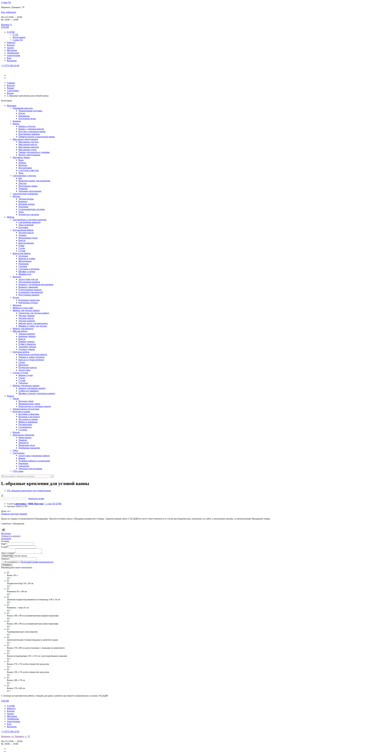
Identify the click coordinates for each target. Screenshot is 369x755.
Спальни (22, 266)
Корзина (6, 24)
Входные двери (26, 401)
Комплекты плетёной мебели (32, 354)
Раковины (23, 463)
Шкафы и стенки (26, 271)
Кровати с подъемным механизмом (35, 284)
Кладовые (23, 227)
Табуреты (23, 383)
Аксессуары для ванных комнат (34, 455)
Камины (17, 121)
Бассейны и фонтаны (28, 414)
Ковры (16, 123)
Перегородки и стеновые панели (34, 406)
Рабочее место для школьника (33, 323)
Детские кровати (26, 321)
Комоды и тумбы (26, 258)
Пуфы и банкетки (27, 344)
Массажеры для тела (28, 142)
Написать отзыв (36, 498)
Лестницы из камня (28, 419)
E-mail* (4, 547)
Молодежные (25, 261)
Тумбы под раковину (28, 391)
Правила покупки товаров (14, 514)
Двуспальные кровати (29, 282)
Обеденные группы (28, 302)
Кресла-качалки (26, 243)
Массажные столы (27, 149)
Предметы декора (21, 157)
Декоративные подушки (30, 110)
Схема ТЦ (6, 2)
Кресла (21, 240)
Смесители (23, 466)
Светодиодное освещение (25, 193)
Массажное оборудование (25, 139)
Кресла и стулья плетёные (31, 359)
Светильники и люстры (24, 175)
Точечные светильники (29, 191)
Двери (16, 398)
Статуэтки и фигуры (28, 170)
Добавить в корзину (11, 536)
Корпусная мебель (22, 253)
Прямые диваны (26, 341)
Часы (20, 173)
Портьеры (23, 206)
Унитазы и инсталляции (30, 468)
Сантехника (19, 453)
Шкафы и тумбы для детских (32, 326)
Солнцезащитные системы (31, 209)
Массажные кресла (27, 144)
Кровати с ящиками (28, 287)
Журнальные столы (27, 238)
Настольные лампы (27, 186)
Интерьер (11, 105)
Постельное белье (27, 118)
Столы (21, 248)
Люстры (22, 183)
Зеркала (22, 162)
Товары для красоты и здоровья (33, 152)
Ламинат (22, 440)
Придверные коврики (29, 134)
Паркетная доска (26, 445)
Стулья (21, 251)
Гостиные (23, 256)
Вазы (20, 160)
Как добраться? (8, 12)
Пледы (21, 113)
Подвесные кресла (27, 367)
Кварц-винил (25, 437)
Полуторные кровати (28, 295)
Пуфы (21, 245)
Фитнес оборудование (29, 155)
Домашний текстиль (23, 108)
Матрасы (17, 305)
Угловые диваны (26, 349)
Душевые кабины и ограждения (34, 461)
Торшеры (23, 188)
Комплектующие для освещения (34, 180)
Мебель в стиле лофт (23, 308)
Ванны (21, 458)
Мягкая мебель (20, 331)
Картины (22, 165)
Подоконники (25, 424)
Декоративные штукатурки (26, 409)
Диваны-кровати (26, 333)
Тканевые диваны (27, 346)
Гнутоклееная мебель (23, 230)
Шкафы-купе (24, 274)
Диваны (22, 235)
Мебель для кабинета (23, 328)
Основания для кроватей (30, 292)
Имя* (3, 544)
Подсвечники (25, 168)
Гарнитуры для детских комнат (33, 313)
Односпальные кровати (30, 289)
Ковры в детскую (26, 126)
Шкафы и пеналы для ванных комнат (36, 393)
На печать (6, 533)
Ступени (22, 429)
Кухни (16, 297)
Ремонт (10, 396)
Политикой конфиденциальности (37, 562)
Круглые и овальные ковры (31, 131)
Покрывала (24, 116)
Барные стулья (25, 375)
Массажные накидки (28, 147)
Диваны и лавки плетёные (31, 357)
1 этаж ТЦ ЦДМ (37, 503)
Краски (16, 432)
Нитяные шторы (26, 204)
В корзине (6, 538)
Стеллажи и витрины (28, 269)
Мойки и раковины (27, 422)
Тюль (21, 212)
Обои (15, 450)
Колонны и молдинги (29, 416)
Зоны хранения (25, 225)
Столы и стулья (20, 372)
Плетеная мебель (21, 352)
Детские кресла (26, 232)
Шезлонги (23, 365)
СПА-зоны (18, 471)
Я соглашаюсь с (29, 562)
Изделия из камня (21, 411)
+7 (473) (10, 65)
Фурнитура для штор (28, 214)
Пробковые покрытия (29, 448)
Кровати (17, 276)
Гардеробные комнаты (29, 222)
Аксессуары (24, 370)
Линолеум (23, 442)
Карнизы (22, 201)
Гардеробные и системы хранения (29, 219)
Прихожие (23, 263)
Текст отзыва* (8, 553)
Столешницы (25, 427)
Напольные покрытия (23, 435)
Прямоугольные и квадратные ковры (36, 136)
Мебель (10, 217)
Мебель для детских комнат (26, 310)
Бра (20, 178)
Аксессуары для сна (28, 279)
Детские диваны (26, 315)
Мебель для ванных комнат (26, 385)
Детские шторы (26, 199)
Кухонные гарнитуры (29, 300)
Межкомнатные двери (29, 403)
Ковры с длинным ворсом (31, 129)
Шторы (16, 196)
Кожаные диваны (27, 336)
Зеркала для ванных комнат (32, 388)
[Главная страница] (5, 27)
